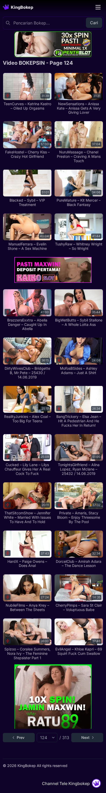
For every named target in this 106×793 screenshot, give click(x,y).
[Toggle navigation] (98, 7)
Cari (94, 22)
